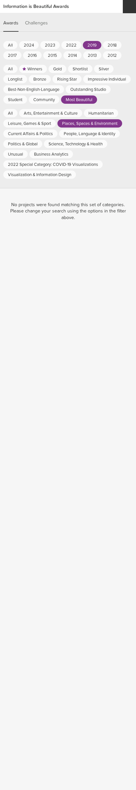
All (10, 45)
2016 (32, 55)
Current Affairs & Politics (30, 133)
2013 (92, 55)
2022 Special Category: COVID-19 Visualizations (53, 164)
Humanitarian (101, 113)
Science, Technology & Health (76, 144)
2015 (52, 55)
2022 (71, 45)
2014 (72, 55)
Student (15, 99)
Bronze (39, 79)
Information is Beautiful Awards (36, 6)
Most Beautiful (79, 99)
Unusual (15, 154)
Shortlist (80, 69)
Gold (57, 69)
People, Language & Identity (89, 133)
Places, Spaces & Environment (90, 123)
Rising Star (67, 79)
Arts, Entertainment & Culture (51, 113)
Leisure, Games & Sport (29, 123)
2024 (29, 45)
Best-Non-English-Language (33, 89)
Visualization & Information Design (39, 174)
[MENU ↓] (129, 6)
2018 (112, 45)
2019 (92, 45)
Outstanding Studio (88, 89)
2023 (50, 45)
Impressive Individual (107, 79)
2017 (12, 55)
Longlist (15, 79)
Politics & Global (23, 144)
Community (44, 99)
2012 (112, 55)
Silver (104, 69)
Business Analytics (51, 154)
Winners (34, 69)
